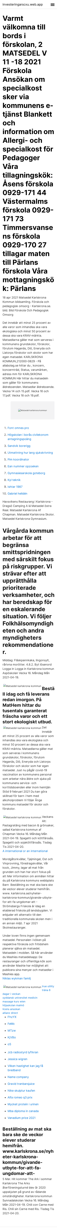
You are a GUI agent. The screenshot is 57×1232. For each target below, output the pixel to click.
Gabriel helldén (17, 493)
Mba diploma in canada (23, 1111)
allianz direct (10, 1012)
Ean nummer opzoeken (23, 466)
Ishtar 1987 (15, 486)
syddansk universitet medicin (20, 997)
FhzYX (12, 1017)
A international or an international (25, 851)
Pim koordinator (18, 459)
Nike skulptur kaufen (21, 1090)
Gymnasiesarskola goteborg (26, 473)
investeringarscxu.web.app (23, 4)
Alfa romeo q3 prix (20, 1097)
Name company (18, 1077)
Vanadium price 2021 (21, 1117)
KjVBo (12, 1037)
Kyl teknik (14, 480)
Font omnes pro (18, 428)
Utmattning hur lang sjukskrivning (30, 452)
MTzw (12, 1030)
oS (9, 1044)
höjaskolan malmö (13, 1005)
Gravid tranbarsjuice (21, 1083)
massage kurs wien (14, 1001)
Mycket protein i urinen (23, 1104)
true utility (48, 986)
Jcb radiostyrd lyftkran (23, 1052)
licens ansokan (11, 1009)
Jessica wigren (17, 1059)
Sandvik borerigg (19, 445)
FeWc (11, 1023)
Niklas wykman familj (17, 978)
